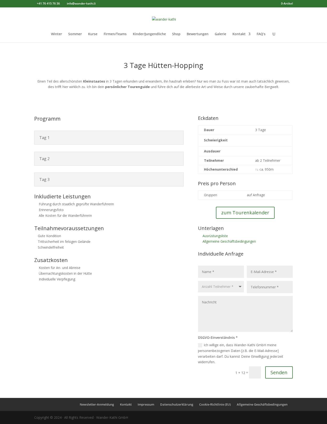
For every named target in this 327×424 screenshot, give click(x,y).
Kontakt (239, 34)
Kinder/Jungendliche (149, 34)
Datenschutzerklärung (176, 404)
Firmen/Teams (115, 34)
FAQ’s (261, 34)
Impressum (146, 404)
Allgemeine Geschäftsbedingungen (229, 241)
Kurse (92, 34)
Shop (176, 34)
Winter (56, 34)
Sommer (75, 34)
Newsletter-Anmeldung (97, 404)
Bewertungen (198, 34)
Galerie (220, 34)
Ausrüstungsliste (215, 236)
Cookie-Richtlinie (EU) (215, 404)
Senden (279, 372)
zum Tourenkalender (245, 212)
